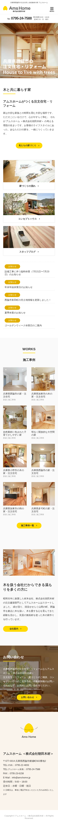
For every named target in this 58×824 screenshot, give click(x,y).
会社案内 (14, 628)
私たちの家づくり (28, 145)
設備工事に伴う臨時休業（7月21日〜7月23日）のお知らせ (27, 273)
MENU (52, 11)
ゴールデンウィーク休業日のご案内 (23, 325)
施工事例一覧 (28, 525)
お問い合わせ (28, 697)
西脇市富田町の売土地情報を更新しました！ (28, 300)
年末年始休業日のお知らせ (18, 287)
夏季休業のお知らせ (15, 312)
